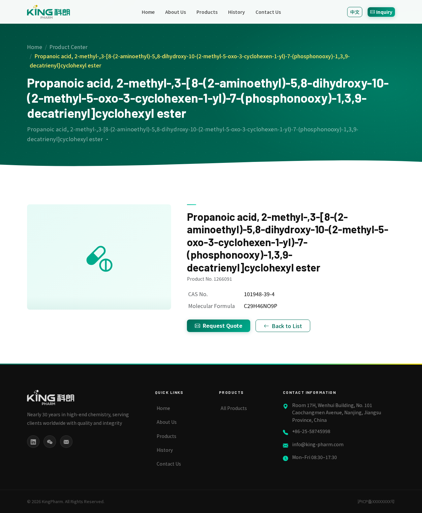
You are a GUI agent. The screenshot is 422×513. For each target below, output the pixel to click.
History (236, 12)
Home (148, 12)
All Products (234, 408)
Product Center (68, 47)
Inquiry (384, 12)
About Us (175, 12)
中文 (354, 12)
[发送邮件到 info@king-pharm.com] (66, 441)
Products (207, 12)
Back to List (287, 326)
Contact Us (268, 12)
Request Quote (222, 325)
